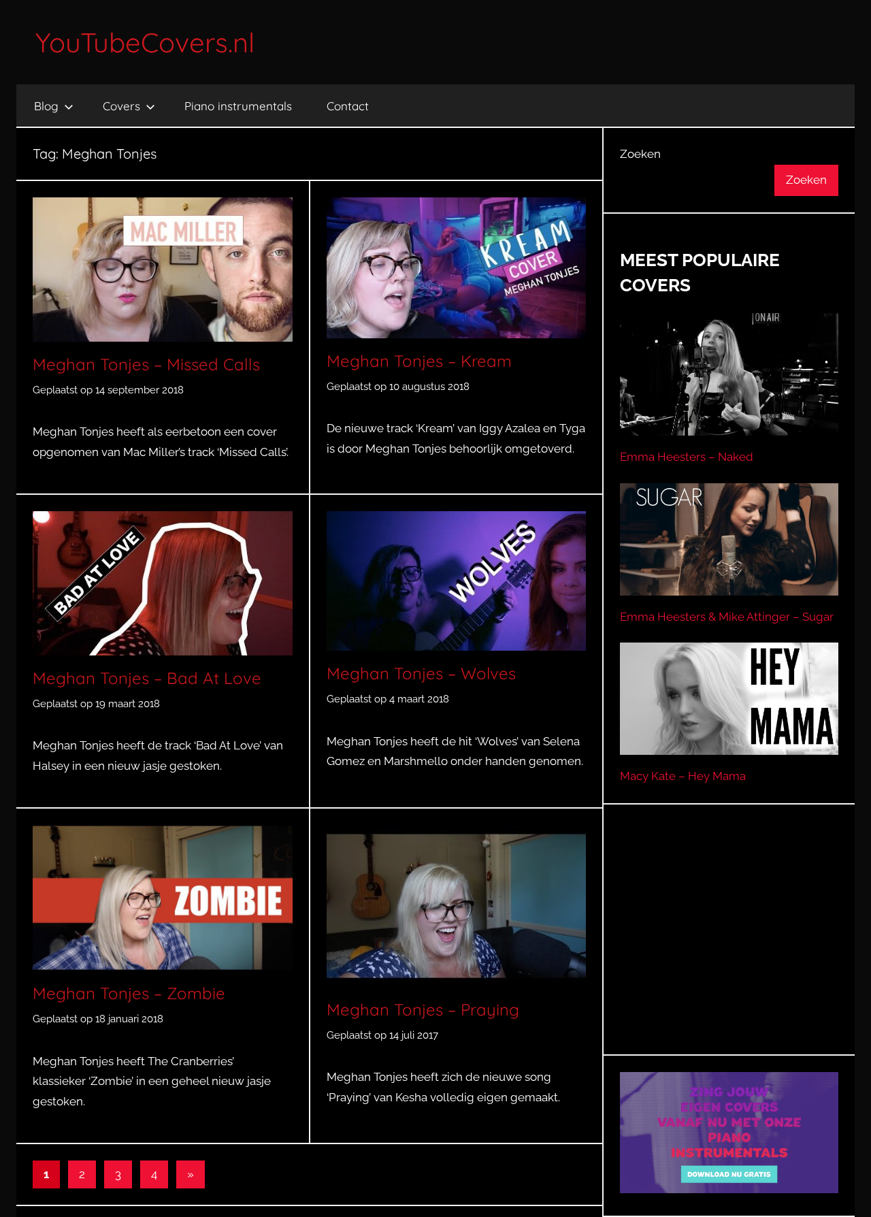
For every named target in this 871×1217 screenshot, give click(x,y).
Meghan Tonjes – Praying (423, 1009)
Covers (121, 106)
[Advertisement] (729, 946)
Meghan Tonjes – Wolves (421, 673)
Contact (348, 106)
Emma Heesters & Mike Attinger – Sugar (727, 616)
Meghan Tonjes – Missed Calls (146, 364)
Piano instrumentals (238, 106)
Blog (46, 106)
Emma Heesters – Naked (686, 457)
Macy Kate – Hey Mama (683, 776)
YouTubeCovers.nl (144, 42)
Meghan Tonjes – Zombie (129, 993)
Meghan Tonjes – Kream (419, 361)
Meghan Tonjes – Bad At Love (147, 678)
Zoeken (640, 154)
